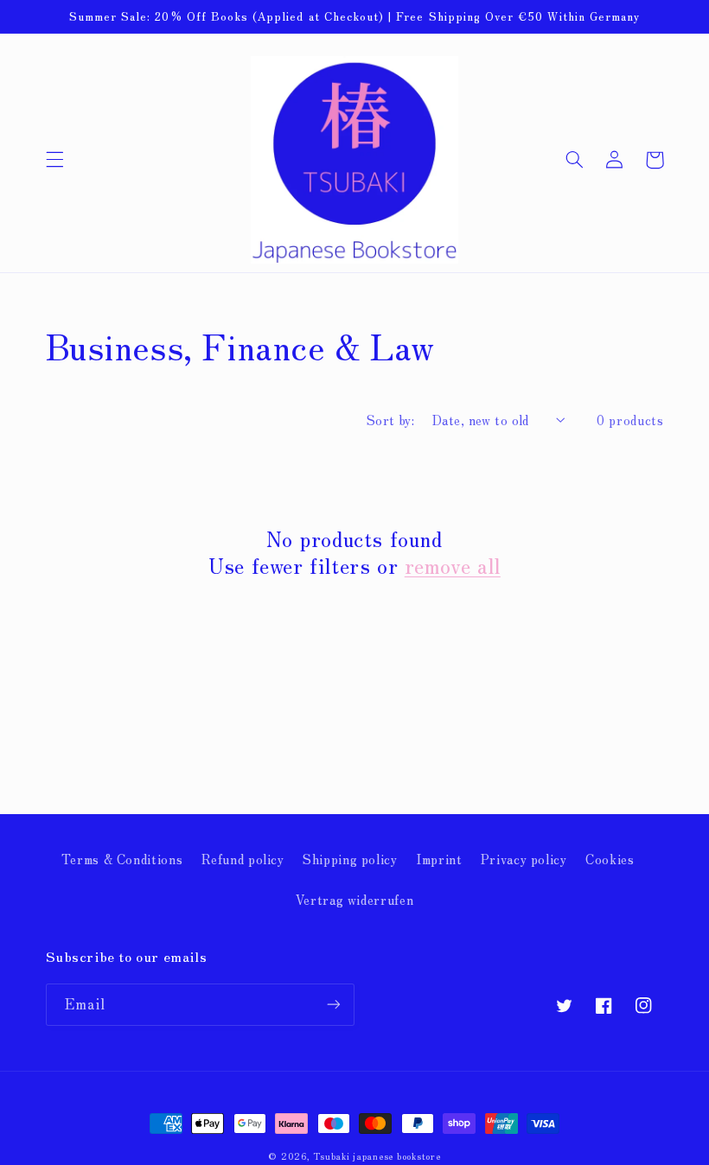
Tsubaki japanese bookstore (376, 1155)
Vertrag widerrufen (354, 899)
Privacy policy (524, 859)
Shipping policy (350, 859)
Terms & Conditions (121, 859)
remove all (453, 564)
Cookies (609, 859)
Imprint (439, 859)
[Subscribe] (334, 1005)
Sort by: (390, 420)
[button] (54, 160)
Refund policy (242, 859)
